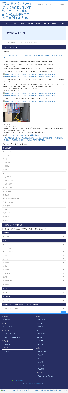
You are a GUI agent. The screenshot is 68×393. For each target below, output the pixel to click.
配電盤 (5, 209)
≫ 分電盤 (39, 330)
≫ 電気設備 (6, 344)
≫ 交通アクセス (41, 365)
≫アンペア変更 (41, 319)
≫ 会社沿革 (40, 362)
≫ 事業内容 (40, 355)
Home (3, 43)
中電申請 (6, 166)
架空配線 (6, 195)
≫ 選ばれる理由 (41, 351)
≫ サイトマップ (7, 326)
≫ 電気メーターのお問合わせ (45, 376)
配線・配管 (6, 206)
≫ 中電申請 (40, 326)
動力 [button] (14, 23)
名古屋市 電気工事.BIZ (11, 308)
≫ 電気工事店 (40, 369)
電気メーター (7, 213)
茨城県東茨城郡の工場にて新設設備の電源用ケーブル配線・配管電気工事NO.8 (33, 139)
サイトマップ (51, 4)
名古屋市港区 (7, 184)
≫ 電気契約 (40, 341)
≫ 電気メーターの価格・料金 (11, 337)
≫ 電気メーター (41, 337)
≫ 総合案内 (6, 319)
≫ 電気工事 (40, 344)
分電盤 (5, 170)
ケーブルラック (8, 155)
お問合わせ (61, 23)
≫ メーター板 (40, 323)
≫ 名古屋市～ (7, 351)
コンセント (6, 159)
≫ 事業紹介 (40, 358)
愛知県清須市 (7, 191)
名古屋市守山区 (8, 180)
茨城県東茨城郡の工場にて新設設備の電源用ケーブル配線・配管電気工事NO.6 (30, 138)
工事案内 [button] (53, 23)
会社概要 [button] (45, 23)
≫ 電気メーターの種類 (9, 333)
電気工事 (6, 220)
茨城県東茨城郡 (34, 135)
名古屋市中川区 (8, 177)
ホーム (6, 23)
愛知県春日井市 (8, 188)
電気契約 (6, 217)
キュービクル (15, 135)
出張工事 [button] (29, 23)
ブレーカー (24, 135)
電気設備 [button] (21, 23)
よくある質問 (61, 4)
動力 (4, 173)
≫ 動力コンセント (42, 333)
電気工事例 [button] (37, 23)
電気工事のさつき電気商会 (35, 383)
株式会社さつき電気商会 (11, 198)
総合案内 (41, 4)
